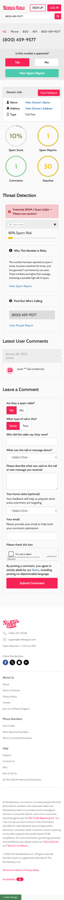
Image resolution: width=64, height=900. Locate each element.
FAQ (5, 767)
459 (34, 31)
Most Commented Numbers (17, 738)
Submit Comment (32, 583)
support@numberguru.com (22, 639)
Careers (6, 702)
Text (25, 426)
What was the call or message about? (29, 450)
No (47, 62)
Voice (13, 426)
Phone (14, 31)
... (57, 355)
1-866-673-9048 (17, 633)
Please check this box (19, 544)
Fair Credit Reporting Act (41, 818)
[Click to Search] (58, 16)
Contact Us (9, 761)
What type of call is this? (21, 419)
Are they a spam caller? (20, 403)
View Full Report (48, 92)
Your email (13, 519)
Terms (35, 570)
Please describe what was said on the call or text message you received (31, 467)
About (6, 684)
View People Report (21, 325)
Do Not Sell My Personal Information (22, 779)
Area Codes (9, 725)
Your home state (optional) (23, 494)
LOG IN (54, 7)
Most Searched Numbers (15, 732)
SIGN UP (37, 7)
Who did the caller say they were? (27, 434)
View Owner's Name (37, 102)
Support (7, 755)
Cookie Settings (10, 897)
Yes (17, 62)
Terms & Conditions (17, 845)
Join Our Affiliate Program (16, 708)
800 (25, 31)
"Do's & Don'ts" (51, 841)
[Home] (14, 7)
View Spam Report (32, 73)
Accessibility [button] (9, 879)
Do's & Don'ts (10, 773)
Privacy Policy (10, 696)
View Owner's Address (38, 108)
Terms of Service (11, 690)
